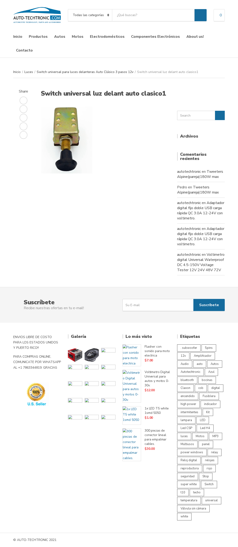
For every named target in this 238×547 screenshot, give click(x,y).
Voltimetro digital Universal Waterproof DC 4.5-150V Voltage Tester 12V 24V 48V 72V (201, 262)
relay (214, 452)
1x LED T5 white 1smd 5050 (157, 410)
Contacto (24, 50)
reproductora (190, 468)
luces (184, 436)
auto (200, 364)
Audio (185, 364)
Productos (38, 36)
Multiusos (187, 444)
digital (215, 388)
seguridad (188, 476)
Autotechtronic (190, 372)
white (184, 516)
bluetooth (187, 380)
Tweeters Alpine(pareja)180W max (200, 174)
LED (202, 420)
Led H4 (205, 428)
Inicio (17, 36)
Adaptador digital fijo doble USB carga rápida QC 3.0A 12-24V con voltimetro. (200, 210)
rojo (209, 468)
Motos (77, 36)
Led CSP (186, 428)
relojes (210, 460)
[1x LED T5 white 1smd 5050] (131, 415)
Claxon (185, 388)
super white (189, 484)
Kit (208, 412)
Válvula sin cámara (193, 508)
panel (206, 444)
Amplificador (203, 356)
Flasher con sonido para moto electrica (157, 351)
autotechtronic (189, 171)
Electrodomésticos (107, 36)
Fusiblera (209, 396)
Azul (211, 372)
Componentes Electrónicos (155, 36)
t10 (183, 492)
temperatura (189, 500)
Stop (205, 476)
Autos (59, 36)
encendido (188, 396)
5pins (209, 348)
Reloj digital (189, 460)
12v (183, 356)
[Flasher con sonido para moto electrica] (131, 355)
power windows (192, 452)
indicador (210, 404)
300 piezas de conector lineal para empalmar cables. (155, 437)
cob (200, 388)
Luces (28, 72)
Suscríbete (209, 305)
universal (211, 500)
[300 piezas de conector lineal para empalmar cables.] (131, 444)
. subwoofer (189, 348)
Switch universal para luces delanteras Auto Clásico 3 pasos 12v (85, 72)
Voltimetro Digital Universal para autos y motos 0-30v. (157, 379)
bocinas (207, 380)
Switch (209, 484)
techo (197, 492)
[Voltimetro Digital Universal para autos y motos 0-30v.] (131, 386)
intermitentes (189, 412)
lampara (186, 420)
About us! (195, 36)
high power (188, 404)
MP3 (215, 436)
